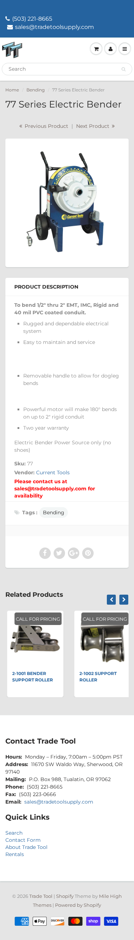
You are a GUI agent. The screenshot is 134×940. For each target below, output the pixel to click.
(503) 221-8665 (32, 18)
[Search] (123, 69)
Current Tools (53, 472)
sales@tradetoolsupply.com (54, 27)
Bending (35, 89)
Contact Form (23, 840)
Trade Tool (41, 896)
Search (14, 833)
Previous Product (45, 126)
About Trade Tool (26, 847)
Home (12, 89)
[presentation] (111, 600)
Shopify (65, 896)
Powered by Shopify (78, 905)
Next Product (93, 126)
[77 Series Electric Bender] (67, 202)
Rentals (14, 854)
